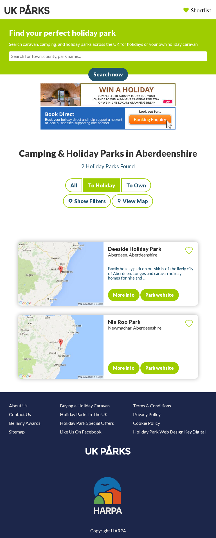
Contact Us (20, 414)
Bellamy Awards (24, 423)
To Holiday (101, 185)
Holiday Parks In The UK (84, 414)
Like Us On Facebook (81, 431)
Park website (159, 295)
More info (123, 295)
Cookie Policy (146, 423)
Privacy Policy (147, 414)
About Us (18, 405)
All (73, 185)
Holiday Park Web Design (158, 431)
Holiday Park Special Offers (87, 423)
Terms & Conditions (152, 405)
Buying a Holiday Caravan (85, 405)
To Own (136, 185)
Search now (108, 74)
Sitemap (17, 431)
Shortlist (201, 10)
